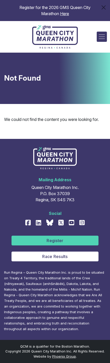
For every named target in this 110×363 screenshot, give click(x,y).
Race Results (55, 256)
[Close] (103, 7)
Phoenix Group (64, 356)
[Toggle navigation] (102, 37)
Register (55, 240)
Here (64, 13)
